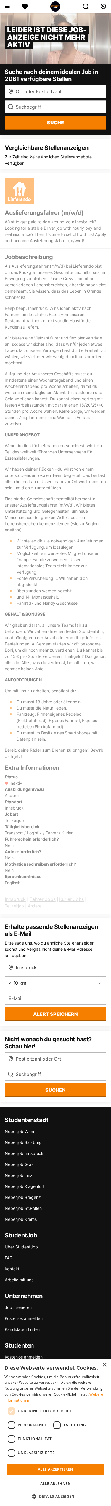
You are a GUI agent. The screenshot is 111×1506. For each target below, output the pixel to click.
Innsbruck (15, 899)
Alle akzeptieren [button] (55, 1469)
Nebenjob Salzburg (23, 1142)
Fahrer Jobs (43, 899)
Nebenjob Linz (19, 1175)
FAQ (9, 1257)
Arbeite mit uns (19, 1279)
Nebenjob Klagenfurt (24, 1186)
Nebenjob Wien (19, 1131)
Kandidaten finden (22, 1329)
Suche (55, 123)
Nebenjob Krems (21, 1219)
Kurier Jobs (71, 899)
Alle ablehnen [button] (55, 1483)
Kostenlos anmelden (24, 1318)
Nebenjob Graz (19, 1164)
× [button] (104, 1365)
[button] (55, 1496)
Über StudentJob (21, 1246)
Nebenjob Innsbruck (24, 1153)
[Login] (103, 6)
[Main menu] (7, 6)
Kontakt (12, 1268)
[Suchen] (88, 6)
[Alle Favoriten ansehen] (25, 6)
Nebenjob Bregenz (23, 1197)
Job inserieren (18, 1307)
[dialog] (55, 1432)
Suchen (55, 1090)
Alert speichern (55, 1014)
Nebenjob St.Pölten (23, 1208)
